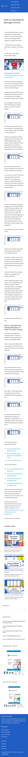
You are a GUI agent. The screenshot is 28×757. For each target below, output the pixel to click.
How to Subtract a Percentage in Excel (13, 571)
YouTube (3, 744)
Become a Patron (15, 7)
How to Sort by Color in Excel (13, 548)
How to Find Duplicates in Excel (11, 636)
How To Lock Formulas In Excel (13, 595)
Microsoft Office (15, 4)
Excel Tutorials (14, 2)
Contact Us (14, 10)
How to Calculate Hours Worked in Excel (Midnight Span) (14, 455)
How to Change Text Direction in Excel (14, 639)
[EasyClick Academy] (5, 6)
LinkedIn (3, 746)
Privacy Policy (5, 754)
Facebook (3, 748)
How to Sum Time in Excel (14, 460)
